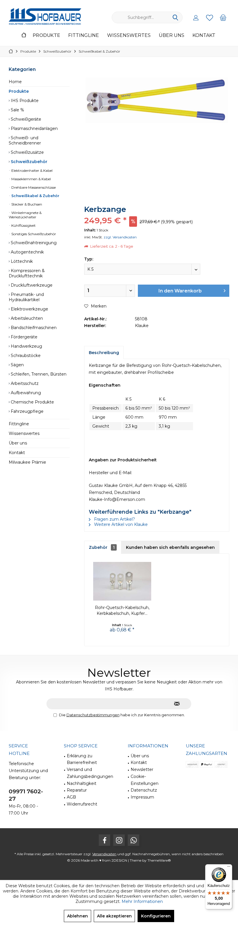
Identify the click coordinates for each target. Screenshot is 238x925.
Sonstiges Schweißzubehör (33, 234)
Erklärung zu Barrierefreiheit (82, 759)
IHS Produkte (24, 100)
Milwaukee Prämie (27, 462)
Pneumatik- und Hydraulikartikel (26, 297)
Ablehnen (77, 916)
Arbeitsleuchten (26, 318)
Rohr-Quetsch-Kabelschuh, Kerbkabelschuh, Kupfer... (122, 610)
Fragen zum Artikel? (114, 519)
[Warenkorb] (223, 17)
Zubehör (102, 547)
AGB (71, 797)
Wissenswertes (24, 433)
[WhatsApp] (133, 840)
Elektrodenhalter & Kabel (31, 170)
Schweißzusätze (27, 152)
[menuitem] (223, 17)
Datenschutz (144, 790)
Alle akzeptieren (114, 916)
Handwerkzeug (26, 346)
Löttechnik (21, 261)
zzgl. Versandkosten (120, 237)
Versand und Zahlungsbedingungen (90, 773)
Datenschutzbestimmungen (93, 714)
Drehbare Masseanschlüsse (33, 187)
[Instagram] (119, 840)
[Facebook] (104, 840)
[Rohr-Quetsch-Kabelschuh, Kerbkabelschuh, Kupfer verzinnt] (122, 581)
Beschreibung (104, 352)
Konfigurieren (156, 916)
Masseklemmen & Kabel (30, 179)
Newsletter (142, 769)
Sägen (17, 364)
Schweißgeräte (25, 119)
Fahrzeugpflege (27, 411)
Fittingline (19, 423)
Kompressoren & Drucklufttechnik (27, 273)
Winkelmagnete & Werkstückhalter (25, 214)
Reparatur (77, 790)
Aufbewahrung (25, 392)
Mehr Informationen (142, 901)
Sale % (17, 109)
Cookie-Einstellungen (144, 780)
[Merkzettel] (209, 17)
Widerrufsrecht (82, 804)
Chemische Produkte (32, 402)
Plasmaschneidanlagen (34, 128)
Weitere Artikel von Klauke (120, 524)
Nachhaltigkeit (81, 783)
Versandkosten (104, 854)
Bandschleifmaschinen (33, 327)
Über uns (18, 443)
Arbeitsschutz (24, 383)
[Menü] (228, 867)
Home (15, 81)
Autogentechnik (27, 252)
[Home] (24, 35)
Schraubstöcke (25, 355)
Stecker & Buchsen (26, 204)
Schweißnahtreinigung (33, 242)
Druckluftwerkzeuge (31, 285)
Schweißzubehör (28, 161)
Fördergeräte (23, 337)
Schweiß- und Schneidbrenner (25, 140)
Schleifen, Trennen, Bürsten (38, 374)
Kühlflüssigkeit (23, 225)
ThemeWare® (159, 860)
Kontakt (17, 452)
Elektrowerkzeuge (29, 309)
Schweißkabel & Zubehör (34, 196)
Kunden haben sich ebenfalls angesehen (170, 547)
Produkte (19, 91)
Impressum (142, 797)
